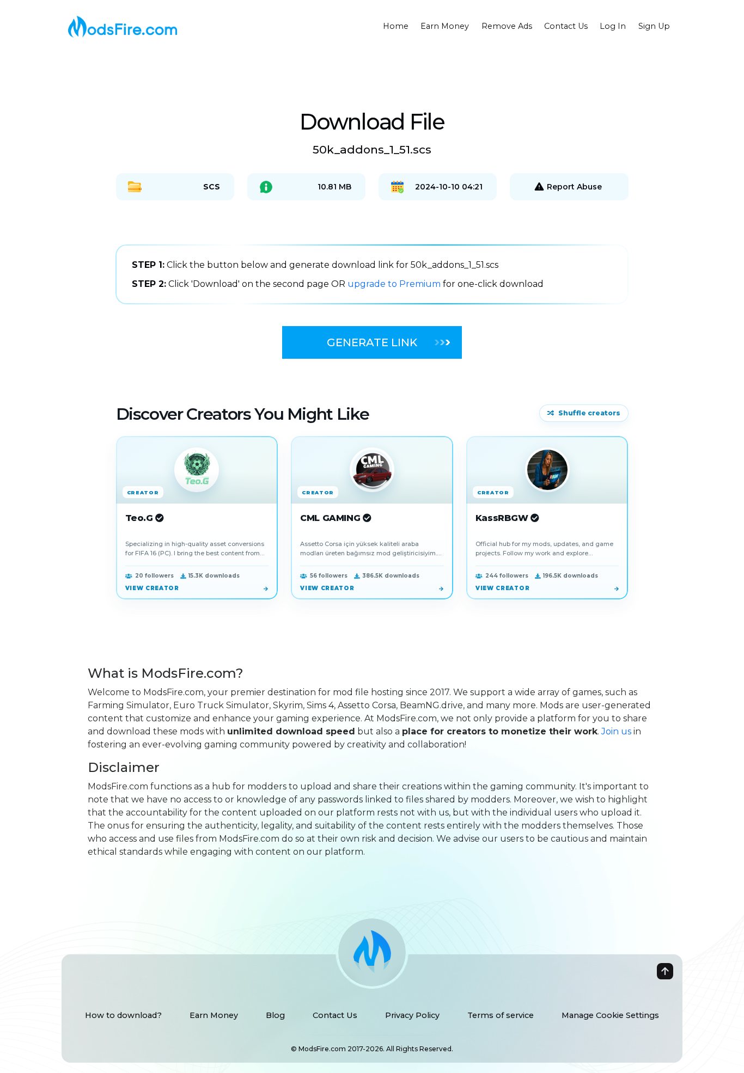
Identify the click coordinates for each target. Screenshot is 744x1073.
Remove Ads (506, 26)
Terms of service (500, 1015)
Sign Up (654, 26)
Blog (275, 1015)
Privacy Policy (412, 1015)
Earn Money (444, 26)
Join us (616, 731)
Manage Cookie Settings (610, 1015)
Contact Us (566, 26)
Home (395, 26)
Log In (613, 26)
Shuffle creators (589, 413)
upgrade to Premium (395, 284)
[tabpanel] (372, 274)
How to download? (123, 1015)
